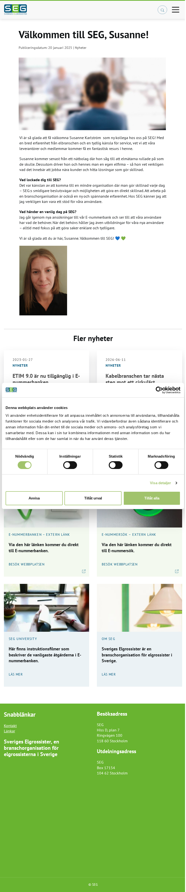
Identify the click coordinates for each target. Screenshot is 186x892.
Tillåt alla (151, 498)
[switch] (70, 465)
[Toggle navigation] (175, 9)
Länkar (9, 730)
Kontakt (10, 725)
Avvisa (34, 498)
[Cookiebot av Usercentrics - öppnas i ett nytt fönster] (159, 390)
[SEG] (62, 9)
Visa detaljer (160, 483)
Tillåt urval (93, 498)
